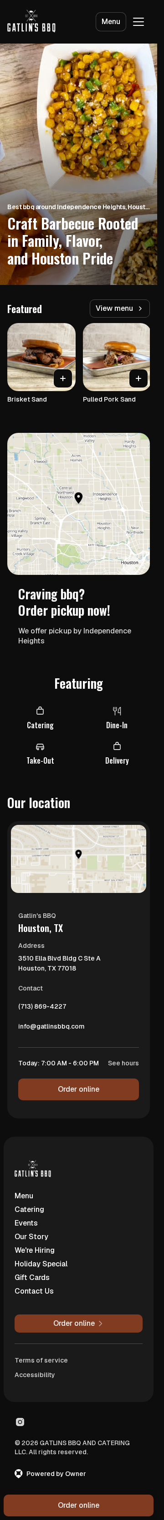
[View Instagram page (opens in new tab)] (20, 1422)
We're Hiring (35, 1250)
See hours (123, 1063)
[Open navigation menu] (138, 22)
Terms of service (41, 1360)
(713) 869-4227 (42, 1008)
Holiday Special (41, 1264)
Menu (111, 21)
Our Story (31, 1236)
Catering (29, 1209)
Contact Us (34, 1291)
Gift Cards (32, 1277)
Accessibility (35, 1375)
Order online (78, 1089)
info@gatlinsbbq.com (51, 1028)
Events (26, 1223)
